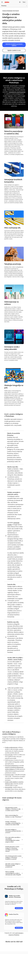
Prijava (24, 2)
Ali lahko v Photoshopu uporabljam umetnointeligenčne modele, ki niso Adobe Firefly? (13, 823)
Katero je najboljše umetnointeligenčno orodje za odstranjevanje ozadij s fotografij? (13, 873)
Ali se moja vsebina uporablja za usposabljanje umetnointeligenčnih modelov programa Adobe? (12, 840)
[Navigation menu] (2, 2)
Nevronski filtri (8, 787)
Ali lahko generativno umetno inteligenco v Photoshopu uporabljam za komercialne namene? (12, 849)
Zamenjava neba (9, 774)
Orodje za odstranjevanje (11, 747)
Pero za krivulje (9, 754)
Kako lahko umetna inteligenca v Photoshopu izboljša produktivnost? (13, 865)
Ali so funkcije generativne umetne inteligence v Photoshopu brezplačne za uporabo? (13, 857)
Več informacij (19, 908)
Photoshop (3, 5)
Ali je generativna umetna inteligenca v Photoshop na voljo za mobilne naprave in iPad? (13, 809)
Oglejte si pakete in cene (14, 50)
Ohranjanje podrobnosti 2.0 (11, 765)
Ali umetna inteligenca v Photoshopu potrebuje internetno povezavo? (13, 831)
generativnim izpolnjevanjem (17, 92)
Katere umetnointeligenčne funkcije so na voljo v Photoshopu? (13, 816)
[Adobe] (7, 2)
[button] (20, 2)
